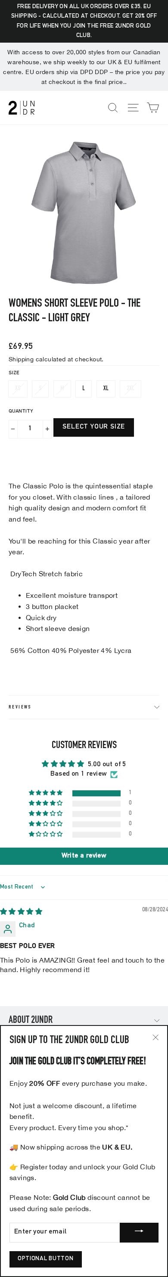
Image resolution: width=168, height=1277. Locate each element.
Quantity (21, 411)
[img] (21, 912)
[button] (46, 793)
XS (18, 388)
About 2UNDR (31, 1021)
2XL (130, 388)
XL (106, 388)
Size (14, 373)
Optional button (46, 1259)
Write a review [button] (84, 856)
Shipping (21, 359)
